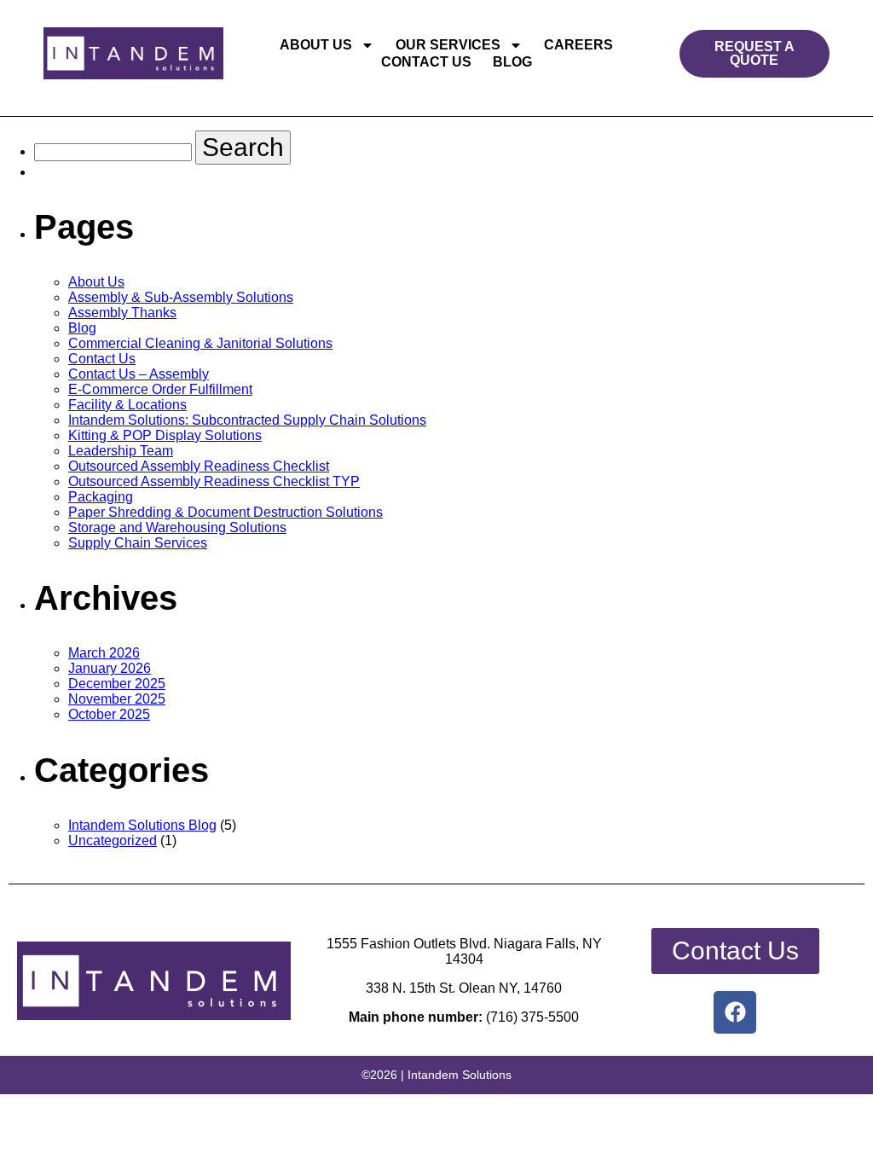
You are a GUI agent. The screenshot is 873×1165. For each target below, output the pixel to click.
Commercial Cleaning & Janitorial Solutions (200, 343)
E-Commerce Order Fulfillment (160, 389)
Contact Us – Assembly (138, 374)
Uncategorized (112, 840)
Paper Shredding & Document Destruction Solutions (225, 512)
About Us (316, 45)
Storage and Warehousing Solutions (177, 527)
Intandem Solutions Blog (142, 825)
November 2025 (116, 699)
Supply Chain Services (137, 543)
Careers (578, 45)
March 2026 (104, 653)
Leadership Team (120, 450)
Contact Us (426, 62)
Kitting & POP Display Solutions (165, 435)
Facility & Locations (127, 404)
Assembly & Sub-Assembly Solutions (180, 297)
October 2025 (109, 714)
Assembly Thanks (122, 312)
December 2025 (116, 683)
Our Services (448, 45)
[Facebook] (735, 1012)
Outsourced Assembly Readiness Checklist (198, 466)
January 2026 (109, 668)
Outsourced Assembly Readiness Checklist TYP (214, 481)
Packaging (100, 497)
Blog (512, 62)
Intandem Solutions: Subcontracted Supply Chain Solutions (247, 420)
